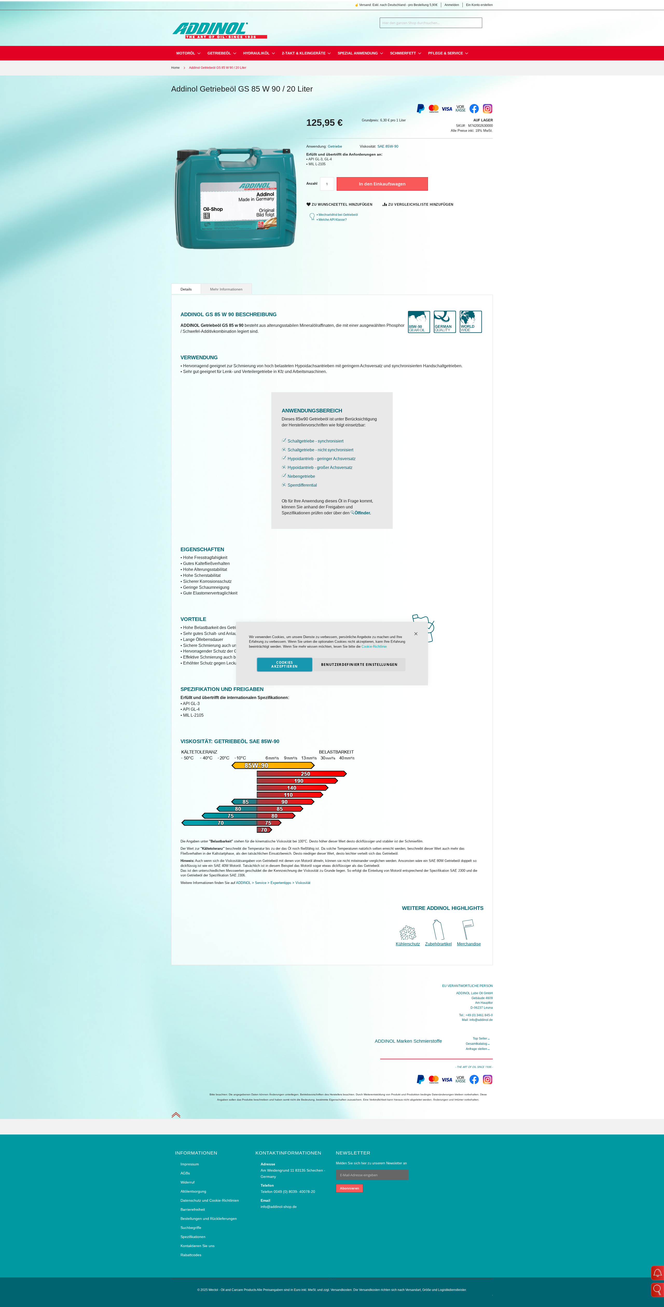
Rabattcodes (191, 1255)
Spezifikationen (193, 1237)
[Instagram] (487, 113)
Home (175, 68)
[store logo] (219, 27)
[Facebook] (474, 113)
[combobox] (431, 23)
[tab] (186, 288)
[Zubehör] (438, 939)
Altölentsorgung (193, 1191)
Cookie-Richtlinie (374, 646)
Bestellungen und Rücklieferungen (209, 1218)
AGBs (185, 1173)
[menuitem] (185, 53)
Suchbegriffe (191, 1228)
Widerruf (188, 1182)
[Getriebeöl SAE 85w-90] (267, 834)
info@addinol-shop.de (279, 1207)
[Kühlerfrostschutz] (409, 939)
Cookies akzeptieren (284, 664)
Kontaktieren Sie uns (198, 1246)
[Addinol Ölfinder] (353, 513)
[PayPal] (420, 1083)
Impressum (190, 1164)
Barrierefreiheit (193, 1209)
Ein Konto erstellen (479, 5)
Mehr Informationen (226, 289)
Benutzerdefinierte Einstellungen (359, 664)
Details (186, 289)
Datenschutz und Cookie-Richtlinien (210, 1200)
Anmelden (452, 5)
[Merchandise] (469, 939)
